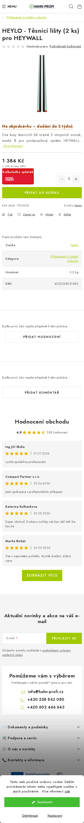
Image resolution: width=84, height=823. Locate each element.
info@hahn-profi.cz (45, 692)
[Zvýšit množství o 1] (76, 179)
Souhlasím (45, 802)
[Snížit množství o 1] (62, 179)
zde (67, 791)
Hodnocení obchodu (42, 422)
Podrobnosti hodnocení (65, 46)
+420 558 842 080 (45, 699)
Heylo (78, 205)
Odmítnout (30, 816)
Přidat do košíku (42, 192)
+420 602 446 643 (45, 707)
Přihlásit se (64, 638)
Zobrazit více (42, 575)
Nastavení (55, 816)
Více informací (13, 146)
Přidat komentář (42, 392)
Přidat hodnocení (42, 337)
